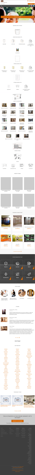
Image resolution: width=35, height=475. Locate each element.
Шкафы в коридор (31, 115)
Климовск (17, 360)
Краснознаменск (29, 364)
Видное (17, 350)
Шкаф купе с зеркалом (29, 457)
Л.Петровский (29, 365)
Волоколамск (6, 351)
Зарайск (17, 357)
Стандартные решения (4, 432)
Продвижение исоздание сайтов (17, 473)
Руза (6, 378)
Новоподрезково (5, 372)
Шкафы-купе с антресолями (29, 446)
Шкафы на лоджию (22, 108)
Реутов (29, 376)
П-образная (30, 168)
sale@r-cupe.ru (17, 471)
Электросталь (6, 387)
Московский (6, 369)
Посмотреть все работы (16, 251)
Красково (29, 362)
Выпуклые (17, 430)
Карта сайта (22, 466)
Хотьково (29, 383)
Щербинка (17, 386)
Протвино (17, 375)
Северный (17, 378)
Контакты (2, 436)
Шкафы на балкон (4, 123)
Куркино (17, 365)
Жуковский (5, 357)
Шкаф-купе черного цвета (29, 462)
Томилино (17, 382)
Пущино (6, 376)
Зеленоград (6, 358)
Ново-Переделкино (17, 371)
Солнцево (29, 379)
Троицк (29, 382)
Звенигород (29, 357)
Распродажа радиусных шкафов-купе (30, 45)
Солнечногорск (17, 379)
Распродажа (17, 434)
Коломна (6, 361)
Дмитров (5, 354)
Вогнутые (17, 431)
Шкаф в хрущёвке (13, 123)
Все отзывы (16, 337)
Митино (17, 368)
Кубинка (6, 365)
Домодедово (29, 354)
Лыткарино (29, 367)
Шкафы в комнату (30, 108)
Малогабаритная (13, 168)
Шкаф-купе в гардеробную (29, 452)
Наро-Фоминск (17, 369)
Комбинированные (17, 433)
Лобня (6, 367)
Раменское (17, 376)
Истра (29, 358)
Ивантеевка (17, 358)
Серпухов (5, 379)
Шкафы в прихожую (4, 108)
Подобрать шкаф (17, 16)
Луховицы (17, 367)
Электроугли (17, 387)
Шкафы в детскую (13, 108)
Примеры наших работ (17, 212)
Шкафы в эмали (17, 150)
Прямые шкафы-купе (17, 63)
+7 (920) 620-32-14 (31, 1)
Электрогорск (29, 386)
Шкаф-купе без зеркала (29, 460)
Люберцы (5, 368)
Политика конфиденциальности (17, 467)
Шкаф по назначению (17, 101)
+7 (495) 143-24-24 (31, 0)
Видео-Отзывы (17, 173)
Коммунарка (17, 361)
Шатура (29, 385)
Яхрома (6, 389)
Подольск (5, 375)
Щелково (6, 386)
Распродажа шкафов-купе (4, 433)
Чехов (17, 385)
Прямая (22, 168)
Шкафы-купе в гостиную (29, 443)
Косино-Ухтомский (6, 362)
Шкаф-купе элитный (29, 463)
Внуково (29, 350)
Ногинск (17, 372)
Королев (29, 361)
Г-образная (4, 168)
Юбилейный (29, 387)
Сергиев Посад (29, 378)
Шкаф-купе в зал (30, 123)
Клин (29, 360)
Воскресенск (17, 351)
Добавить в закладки (17, 421)
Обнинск (29, 372)
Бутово (6, 350)
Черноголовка (6, 385)
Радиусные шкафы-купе (17, 37)
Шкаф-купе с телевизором (29, 459)
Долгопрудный (17, 354)
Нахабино (29, 369)
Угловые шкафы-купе (18, 82)
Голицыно (5, 353)
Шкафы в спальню (13, 115)
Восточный (29, 351)
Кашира (6, 360)
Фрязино (6, 383)
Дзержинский (29, 353)
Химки (17, 383)
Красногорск (17, 364)
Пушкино (29, 375)
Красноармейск (6, 364)
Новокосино (29, 371)
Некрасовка (6, 371)
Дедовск (17, 353)
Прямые (17, 89)
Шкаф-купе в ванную (29, 454)
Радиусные (9, 89)
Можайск (29, 368)
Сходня (6, 382)
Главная (2, 428)
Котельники (17, 362)
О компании (2, 429)
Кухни (17, 161)
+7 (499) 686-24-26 (14, 470)
